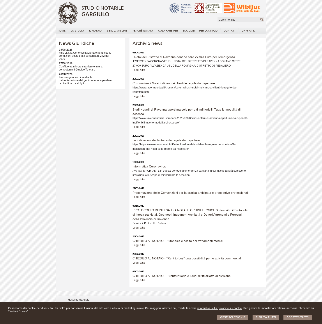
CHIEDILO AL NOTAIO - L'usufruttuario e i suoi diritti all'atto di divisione (182, 276)
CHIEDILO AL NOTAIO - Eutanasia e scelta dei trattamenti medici (178, 241)
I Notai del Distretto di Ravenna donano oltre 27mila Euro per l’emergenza (184, 57)
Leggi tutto (139, 70)
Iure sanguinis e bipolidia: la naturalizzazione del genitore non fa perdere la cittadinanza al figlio (85, 80)
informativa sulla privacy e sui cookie (219, 308)
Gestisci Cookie (232, 317)
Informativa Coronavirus (149, 166)
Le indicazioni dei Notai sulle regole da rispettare (166, 140)
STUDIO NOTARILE (102, 8)
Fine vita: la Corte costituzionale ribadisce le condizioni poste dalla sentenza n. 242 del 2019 (85, 55)
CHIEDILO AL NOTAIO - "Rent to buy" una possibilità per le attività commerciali (187, 258)
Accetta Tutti (298, 317)
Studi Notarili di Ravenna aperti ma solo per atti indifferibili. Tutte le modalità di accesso (187, 112)
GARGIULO (95, 14)
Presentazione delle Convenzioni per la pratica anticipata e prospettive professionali (190, 192)
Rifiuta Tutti (266, 317)
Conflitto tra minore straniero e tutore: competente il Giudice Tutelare (81, 68)
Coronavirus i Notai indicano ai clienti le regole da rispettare (174, 83)
